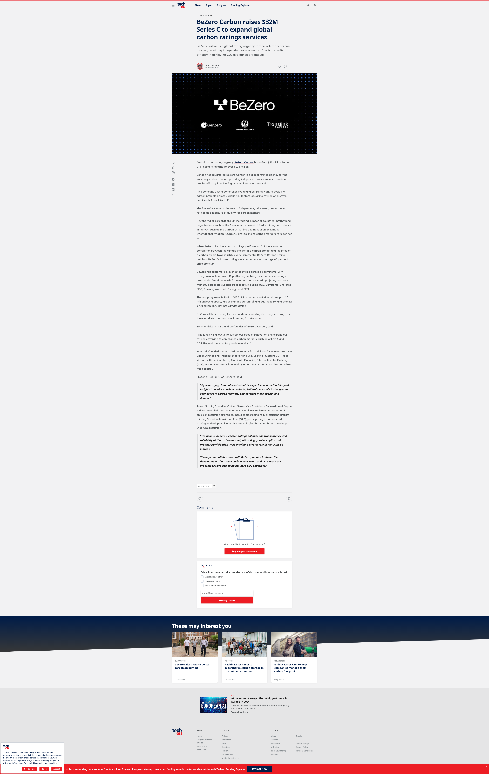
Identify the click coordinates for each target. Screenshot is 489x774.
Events (299, 736)
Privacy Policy (302, 747)
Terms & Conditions (304, 751)
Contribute (275, 743)
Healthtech (226, 740)
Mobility (225, 751)
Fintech (225, 736)
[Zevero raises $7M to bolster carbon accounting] (195, 645)
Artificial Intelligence (230, 758)
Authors (274, 740)
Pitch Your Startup (279, 751)
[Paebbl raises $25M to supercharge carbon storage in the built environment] (244, 645)
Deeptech (229, 661)
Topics (209, 5)
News (198, 5)
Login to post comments (244, 551)
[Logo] (183, 5)
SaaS (224, 743)
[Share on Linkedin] (173, 189)
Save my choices (227, 600)
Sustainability (227, 754)
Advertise (275, 747)
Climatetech (203, 15)
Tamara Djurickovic (239, 712)
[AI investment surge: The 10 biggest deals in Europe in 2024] (213, 705)
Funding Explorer (240, 5)
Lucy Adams (180, 679)
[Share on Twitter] (173, 184)
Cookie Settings (302, 743)
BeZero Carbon (244, 162)
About (273, 736)
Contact (274, 754)
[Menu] (173, 6)
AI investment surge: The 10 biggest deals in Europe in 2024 (259, 700)
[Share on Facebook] (173, 179)
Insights (221, 5)
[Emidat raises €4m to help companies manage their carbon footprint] (294, 645)
